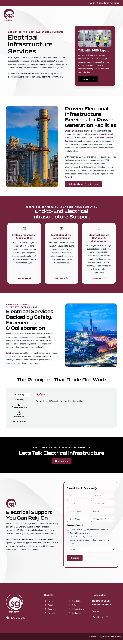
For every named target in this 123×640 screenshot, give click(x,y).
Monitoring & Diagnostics (79, 540)
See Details (23, 278)
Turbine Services (76, 530)
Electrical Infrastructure (79, 533)
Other (72, 543)
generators (104, 134)
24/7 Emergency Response (106, 3)
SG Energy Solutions (74, 131)
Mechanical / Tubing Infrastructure (83, 536)
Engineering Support (101, 540)
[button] (117, 15)
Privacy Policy (116, 637)
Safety (9, 353)
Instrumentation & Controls (97, 530)
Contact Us (88, 79)
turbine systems (91, 134)
